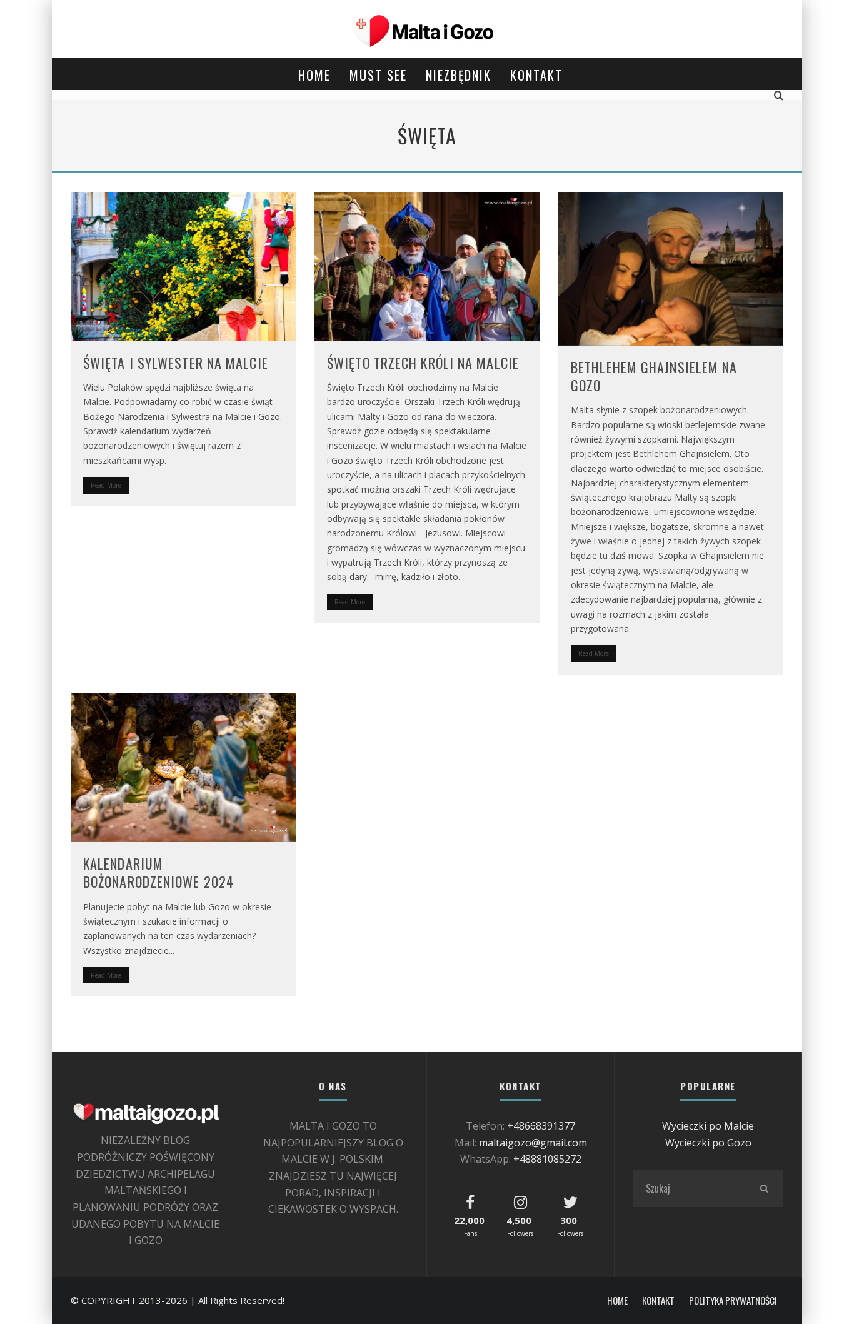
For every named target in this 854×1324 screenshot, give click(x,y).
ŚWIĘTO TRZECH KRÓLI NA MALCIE (423, 363)
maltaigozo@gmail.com (533, 1143)
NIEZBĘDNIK (458, 75)
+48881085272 (547, 1159)
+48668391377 (541, 1126)
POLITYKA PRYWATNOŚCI (733, 1300)
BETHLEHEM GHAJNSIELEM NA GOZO (654, 376)
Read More (106, 485)
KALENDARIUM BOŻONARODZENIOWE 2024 (158, 872)
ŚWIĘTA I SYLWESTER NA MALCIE (175, 363)
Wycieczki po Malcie (708, 1126)
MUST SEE (378, 75)
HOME (314, 75)
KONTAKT (536, 75)
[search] (764, 1188)
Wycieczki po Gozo (708, 1143)
